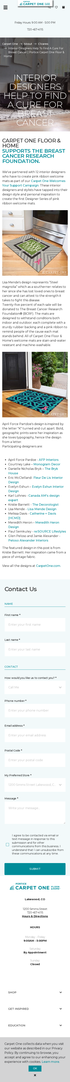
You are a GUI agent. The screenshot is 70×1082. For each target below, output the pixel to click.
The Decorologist (45, 504)
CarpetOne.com (48, 566)
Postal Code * (13, 750)
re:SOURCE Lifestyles (50, 531)
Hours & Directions (35, 916)
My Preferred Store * (17, 775)
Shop (12, 992)
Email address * (14, 725)
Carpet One (10, 44)
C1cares (43, 44)
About (28, 44)
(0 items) (63, 7)
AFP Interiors (49, 460)
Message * (11, 798)
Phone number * (15, 701)
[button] (49, 7)
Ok (35, 1068)
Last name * (12, 640)
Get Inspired (18, 1009)
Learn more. (51, 1062)
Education (16, 1025)
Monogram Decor (46, 464)
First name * (12, 615)
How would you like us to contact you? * (30, 678)
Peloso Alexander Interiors (28, 540)
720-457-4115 (35, 29)
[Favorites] (56, 7)
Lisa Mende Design (41, 509)
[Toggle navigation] (5, 7)
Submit (34, 869)
